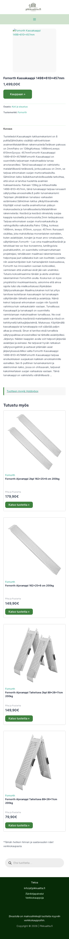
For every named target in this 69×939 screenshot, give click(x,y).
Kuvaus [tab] (7, 128)
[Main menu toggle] (34, 19)
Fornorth (22, 112)
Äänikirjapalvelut (34, 893)
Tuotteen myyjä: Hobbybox (22, 391)
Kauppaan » (17, 94)
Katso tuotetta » (19, 504)
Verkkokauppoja (34, 897)
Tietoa (34, 882)
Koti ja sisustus (20, 106)
